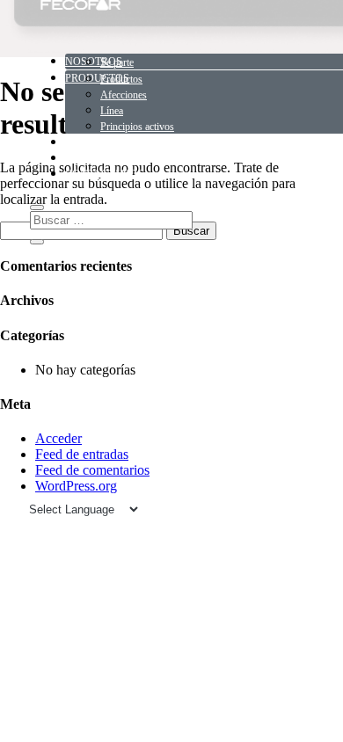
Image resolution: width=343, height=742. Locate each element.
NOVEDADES (98, 142)
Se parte (117, 62)
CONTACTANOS (104, 174)
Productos (121, 79)
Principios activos (137, 126)
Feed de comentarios (92, 469)
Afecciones (123, 95)
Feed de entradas (81, 454)
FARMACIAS (96, 158)
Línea (111, 111)
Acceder (58, 438)
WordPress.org (76, 485)
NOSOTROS (93, 61)
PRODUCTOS (97, 78)
